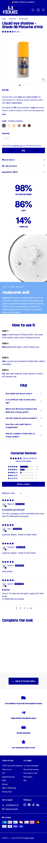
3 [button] (24, 608)
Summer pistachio (4, 125)
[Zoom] (43, 79)
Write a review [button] (23, 484)
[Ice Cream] (9, 128)
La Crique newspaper (31, 766)
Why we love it (8, 160)
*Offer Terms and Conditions (12, 766)
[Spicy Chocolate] (29, 128)
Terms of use (6, 769)
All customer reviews (31, 769)
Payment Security (8, 777)
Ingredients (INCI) (10, 172)
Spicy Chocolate (29, 125)
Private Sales (23, 19)
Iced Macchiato (24, 125)
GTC (3, 773)
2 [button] (20, 608)
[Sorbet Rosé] (19, 128)
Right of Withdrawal (9, 788)
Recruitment (28, 777)
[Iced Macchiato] (24, 128)
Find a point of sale (30, 773)
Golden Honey (14, 125)
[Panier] (38, 9)
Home (4, 19)
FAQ (25, 780)
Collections (12, 19)
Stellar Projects (29, 838)
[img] (8, 500)
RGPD (4, 780)
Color (12, 121)
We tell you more (9, 166)
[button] (8, 32)
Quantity (6, 133)
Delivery (4, 784)
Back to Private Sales (25, 681)
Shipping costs (18, 145)
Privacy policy (7, 792)
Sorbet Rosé (19, 125)
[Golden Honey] (14, 128)
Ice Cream (9, 125)
